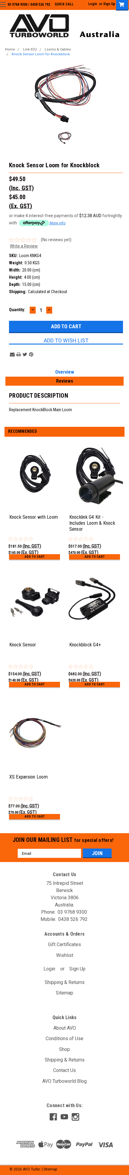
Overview (64, 372)
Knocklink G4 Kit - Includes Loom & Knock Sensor (92, 523)
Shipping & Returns (65, 982)
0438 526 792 (40, 4)
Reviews (64, 381)
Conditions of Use (64, 1038)
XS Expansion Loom (28, 777)
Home (10, 49)
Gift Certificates (64, 944)
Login (92, 4)
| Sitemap (49, 1169)
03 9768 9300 (17, 4)
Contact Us (64, 1070)
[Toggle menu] (8, 8)
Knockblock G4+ (85, 645)
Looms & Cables (58, 49)
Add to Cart (35, 557)
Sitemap (64, 993)
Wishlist (64, 955)
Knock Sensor (22, 645)
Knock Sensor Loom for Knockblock (41, 54)
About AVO (64, 1028)
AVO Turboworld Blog (64, 1081)
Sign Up (109, 4)
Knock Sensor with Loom (33, 517)
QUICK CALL (64, 4)
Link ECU (30, 49)
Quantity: (17, 309)
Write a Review (24, 246)
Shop (64, 1049)
